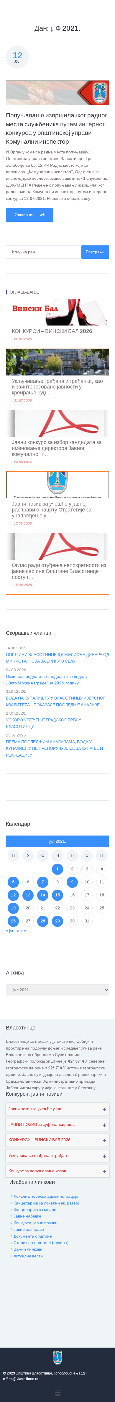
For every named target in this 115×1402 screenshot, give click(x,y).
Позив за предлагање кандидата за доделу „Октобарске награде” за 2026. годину (47, 679)
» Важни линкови (26, 1249)
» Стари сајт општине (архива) (39, 1243)
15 (57, 895)
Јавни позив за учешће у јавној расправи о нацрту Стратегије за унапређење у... (51, 510)
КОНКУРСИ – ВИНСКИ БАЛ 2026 (52, 331)
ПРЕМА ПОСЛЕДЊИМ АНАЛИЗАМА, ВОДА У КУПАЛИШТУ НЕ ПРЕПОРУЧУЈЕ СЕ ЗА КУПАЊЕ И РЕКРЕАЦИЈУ (54, 748)
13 (28, 895)
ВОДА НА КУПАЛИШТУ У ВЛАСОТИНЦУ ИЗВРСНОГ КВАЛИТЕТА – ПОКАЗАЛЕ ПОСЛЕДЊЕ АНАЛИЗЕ (56, 701)
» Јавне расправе (27, 1229)
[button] (57, 1393)
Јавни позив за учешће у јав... (36, 1109)
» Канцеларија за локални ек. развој (44, 1203)
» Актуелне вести (26, 1256)
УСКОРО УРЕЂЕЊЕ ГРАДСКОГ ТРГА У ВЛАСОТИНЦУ (43, 723)
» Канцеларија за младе (33, 1209)
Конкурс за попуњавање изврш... (39, 1171)
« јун (10, 931)
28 (42, 921)
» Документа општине (31, 1236)
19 (13, 908)
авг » (21, 931)
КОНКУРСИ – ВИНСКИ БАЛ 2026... (41, 1140)
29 (57, 921)
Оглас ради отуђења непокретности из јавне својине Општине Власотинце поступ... (59, 571)
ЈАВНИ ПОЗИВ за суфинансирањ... (42, 1124)
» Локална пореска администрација (44, 1196)
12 (13, 895)
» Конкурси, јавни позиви (34, 1223)
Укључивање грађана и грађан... (39, 1155)
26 (13, 921)
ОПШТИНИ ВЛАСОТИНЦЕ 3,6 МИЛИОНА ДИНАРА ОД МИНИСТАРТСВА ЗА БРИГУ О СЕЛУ (57, 658)
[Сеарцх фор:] (43, 252)
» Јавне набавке (25, 1216)
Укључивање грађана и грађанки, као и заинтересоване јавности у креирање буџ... (57, 387)
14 (42, 895)
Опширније (26, 215)
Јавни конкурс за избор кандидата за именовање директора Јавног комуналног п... (57, 448)
